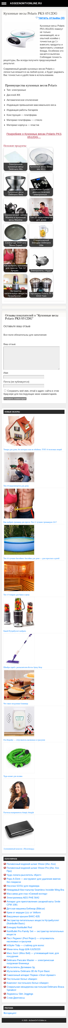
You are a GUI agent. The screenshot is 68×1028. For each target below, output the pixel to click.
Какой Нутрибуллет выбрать (14, 631)
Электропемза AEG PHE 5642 (23, 897)
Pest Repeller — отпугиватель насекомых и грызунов (24, 740)
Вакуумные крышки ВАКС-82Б (23, 916)
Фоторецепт (9, 1013)
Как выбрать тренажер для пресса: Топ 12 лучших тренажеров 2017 (30, 522)
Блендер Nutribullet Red (19, 927)
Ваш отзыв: (9, 344)
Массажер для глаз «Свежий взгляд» (27, 893)
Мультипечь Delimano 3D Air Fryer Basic (28, 971)
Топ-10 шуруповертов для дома (16, 485)
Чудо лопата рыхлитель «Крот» (24, 875)
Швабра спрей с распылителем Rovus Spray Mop (22, 667)
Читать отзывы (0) (51, 18)
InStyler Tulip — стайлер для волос (25, 945)
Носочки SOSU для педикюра (23, 886)
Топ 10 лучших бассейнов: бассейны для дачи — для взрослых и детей (31, 558)
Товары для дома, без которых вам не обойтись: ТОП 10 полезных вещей (32, 449)
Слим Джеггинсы (16, 997)
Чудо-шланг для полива (12, 776)
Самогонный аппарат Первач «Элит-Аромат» (31, 975)
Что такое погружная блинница (15, 703)
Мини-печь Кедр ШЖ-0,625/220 (23, 949)
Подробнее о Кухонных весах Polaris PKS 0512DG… (34, 135)
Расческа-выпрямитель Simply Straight (18, 812)
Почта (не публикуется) (16, 381)
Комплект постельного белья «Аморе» (28, 983)
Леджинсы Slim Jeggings (20, 993)
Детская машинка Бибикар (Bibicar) (26, 908)
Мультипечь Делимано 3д (21, 967)
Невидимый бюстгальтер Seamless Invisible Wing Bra (35, 889)
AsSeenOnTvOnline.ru (26, 3)
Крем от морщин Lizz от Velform (24, 912)
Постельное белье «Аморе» (22, 979)
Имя (5, 372)
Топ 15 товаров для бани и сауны (16, 594)
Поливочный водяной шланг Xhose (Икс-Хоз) (31, 864)
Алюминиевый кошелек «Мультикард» (18, 848)
